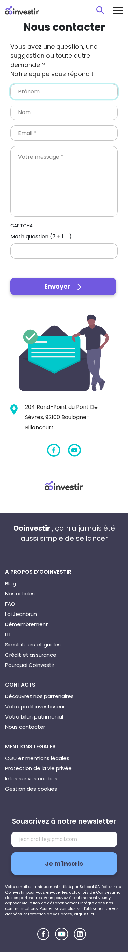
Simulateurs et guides (33, 644)
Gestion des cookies (31, 788)
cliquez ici (84, 914)
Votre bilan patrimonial (34, 716)
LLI (7, 634)
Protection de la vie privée (38, 768)
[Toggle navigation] (118, 10)
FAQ (10, 603)
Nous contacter (25, 726)
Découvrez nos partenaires (39, 696)
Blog (10, 583)
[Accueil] (64, 485)
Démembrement (26, 624)
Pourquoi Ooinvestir (29, 665)
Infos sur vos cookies (31, 778)
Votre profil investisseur (35, 706)
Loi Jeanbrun (21, 614)
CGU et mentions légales (37, 758)
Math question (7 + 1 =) (41, 236)
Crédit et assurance (30, 654)
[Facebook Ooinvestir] (53, 450)
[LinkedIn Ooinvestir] (80, 934)
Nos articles (20, 593)
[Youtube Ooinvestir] (74, 450)
